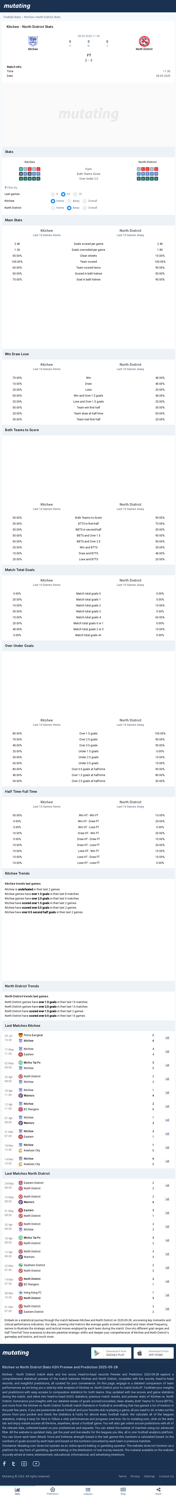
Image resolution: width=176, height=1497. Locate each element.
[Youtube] (37, 1463)
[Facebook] (6, 1463)
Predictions (53, 1494)
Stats (17, 1494)
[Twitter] (16, 1463)
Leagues (88, 1494)
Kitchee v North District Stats (42, 17)
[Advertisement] (88, 115)
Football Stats (12, 17)
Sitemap (149, 1476)
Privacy (135, 1476)
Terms (122, 1476)
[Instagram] (27, 1463)
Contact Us (166, 1476)
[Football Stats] (17, 6)
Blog (123, 1494)
